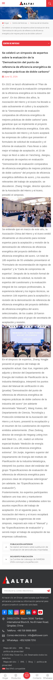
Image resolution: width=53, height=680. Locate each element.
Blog (27, 648)
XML (21, 648)
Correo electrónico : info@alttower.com (27, 635)
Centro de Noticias (19, 23)
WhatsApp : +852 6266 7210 (21, 640)
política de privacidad (13, 651)
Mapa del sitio (9, 648)
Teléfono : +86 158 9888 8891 (22, 630)
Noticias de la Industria (39, 23)
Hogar (6, 23)
